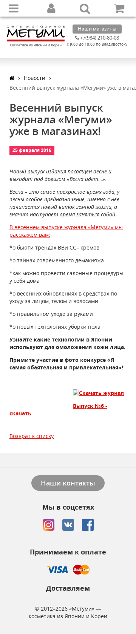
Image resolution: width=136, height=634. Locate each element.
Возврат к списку (31, 436)
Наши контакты (68, 482)
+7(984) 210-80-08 (99, 37)
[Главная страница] (11, 77)
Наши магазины (97, 28)
